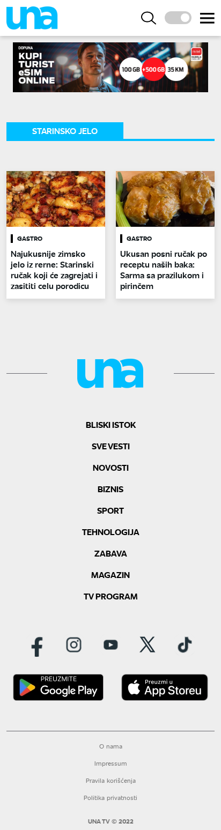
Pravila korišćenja (111, 780)
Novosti (111, 467)
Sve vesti (111, 445)
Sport (110, 510)
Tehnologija (110, 531)
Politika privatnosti (110, 798)
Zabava (110, 553)
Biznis (110, 488)
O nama (110, 746)
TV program (111, 596)
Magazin (110, 574)
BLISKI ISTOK (111, 424)
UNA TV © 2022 (111, 821)
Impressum (110, 763)
